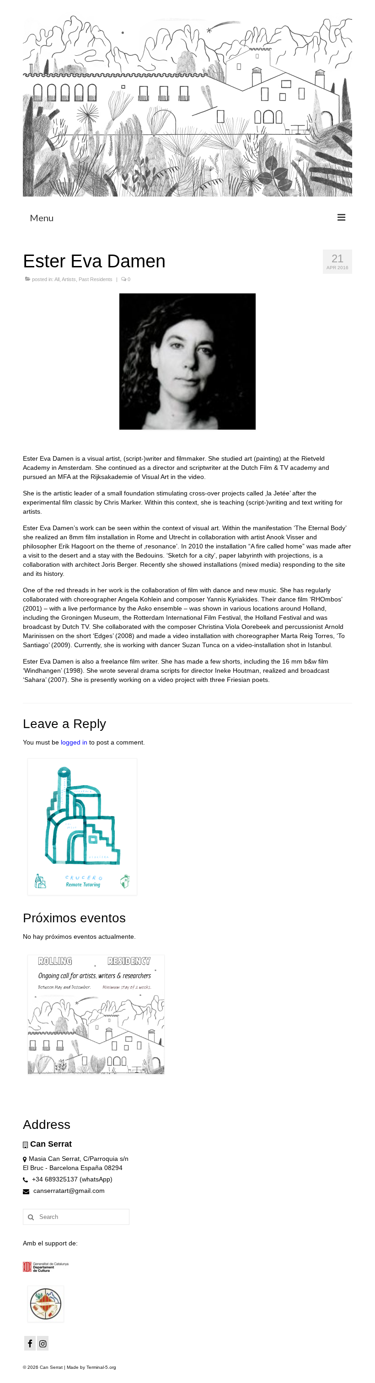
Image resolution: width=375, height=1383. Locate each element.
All (56, 279)
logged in (74, 742)
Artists (69, 279)
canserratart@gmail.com (68, 1190)
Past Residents (95, 279)
